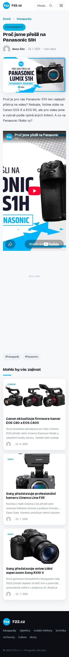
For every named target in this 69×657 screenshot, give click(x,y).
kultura (22, 637)
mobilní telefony (43, 630)
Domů (7, 18)
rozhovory (9, 637)
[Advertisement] (34, 313)
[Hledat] (50, 5)
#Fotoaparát (12, 356)
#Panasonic (31, 356)
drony (33, 637)
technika (61, 630)
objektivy (25, 630)
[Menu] (61, 5)
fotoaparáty (24, 18)
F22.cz (17, 5)
